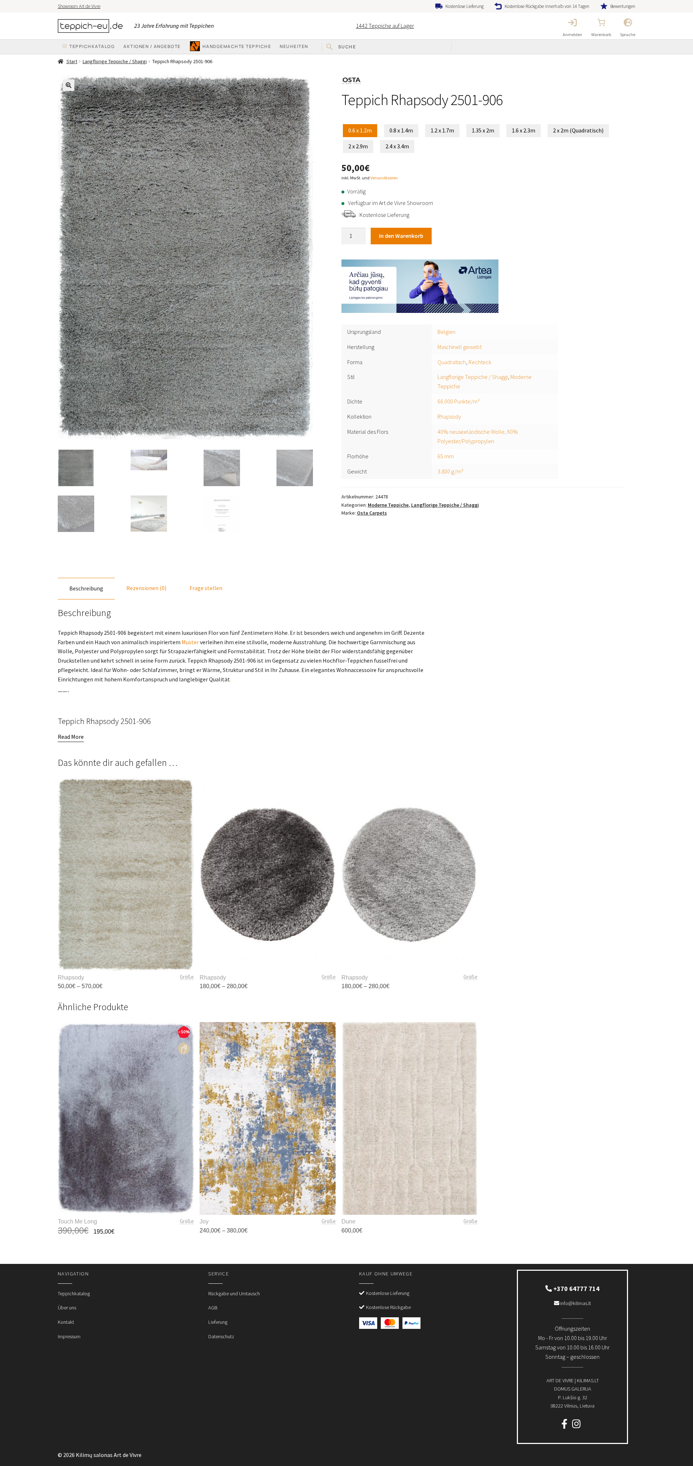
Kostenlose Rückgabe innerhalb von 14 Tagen (547, 6)
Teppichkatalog (74, 1293)
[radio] (360, 130)
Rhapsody (449, 416)
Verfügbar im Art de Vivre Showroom (390, 202)
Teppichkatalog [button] (92, 46)
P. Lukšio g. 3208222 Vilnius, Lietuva (572, 1393)
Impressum (69, 1336)
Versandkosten (384, 177)
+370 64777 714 (576, 1288)
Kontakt (66, 1322)
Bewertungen (622, 6)
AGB (213, 1308)
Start (71, 61)
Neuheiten (294, 46)
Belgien (446, 331)
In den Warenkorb (401, 235)
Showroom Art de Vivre (79, 6)
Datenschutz (221, 1336)
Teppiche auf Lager (385, 25)
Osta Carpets (372, 513)
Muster (190, 642)
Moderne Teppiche (388, 505)
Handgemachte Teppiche (236, 46)
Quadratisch (451, 362)
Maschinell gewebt (459, 346)
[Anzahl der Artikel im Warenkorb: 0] (601, 22)
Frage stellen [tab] (205, 588)
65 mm (445, 456)
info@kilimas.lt (575, 1303)
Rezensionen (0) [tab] (146, 588)
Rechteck (479, 362)
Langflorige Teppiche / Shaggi (115, 61)
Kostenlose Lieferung (464, 6)
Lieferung (217, 1322)
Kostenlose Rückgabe (388, 1307)
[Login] (572, 22)
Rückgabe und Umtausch (234, 1293)
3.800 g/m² (450, 471)
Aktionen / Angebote (152, 46)
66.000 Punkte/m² (458, 401)
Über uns (67, 1308)
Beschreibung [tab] (86, 588)
